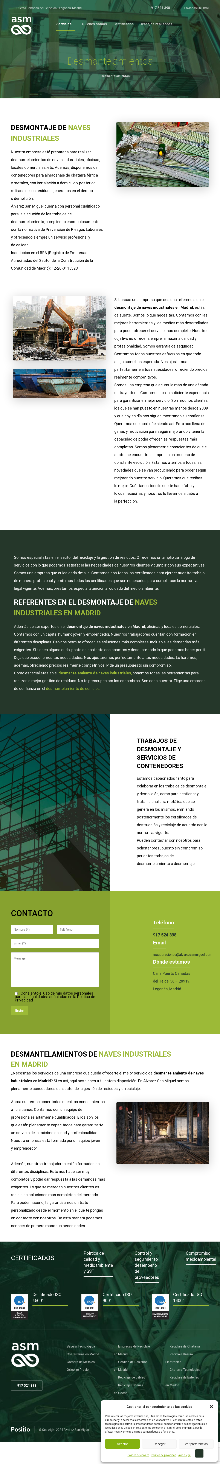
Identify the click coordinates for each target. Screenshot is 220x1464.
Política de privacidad (163, 1455)
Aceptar (122, 1444)
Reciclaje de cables (131, 1377)
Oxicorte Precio (78, 1370)
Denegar (159, 1444)
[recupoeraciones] (21, 26)
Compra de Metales (81, 1362)
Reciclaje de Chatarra (185, 1346)
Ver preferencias (196, 1444)
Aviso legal (184, 1455)
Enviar (19, 1010)
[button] (211, 1407)
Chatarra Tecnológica (185, 1370)
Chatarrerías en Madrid (83, 1354)
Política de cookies (138, 1455)
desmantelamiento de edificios (73, 688)
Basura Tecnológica (81, 1346)
